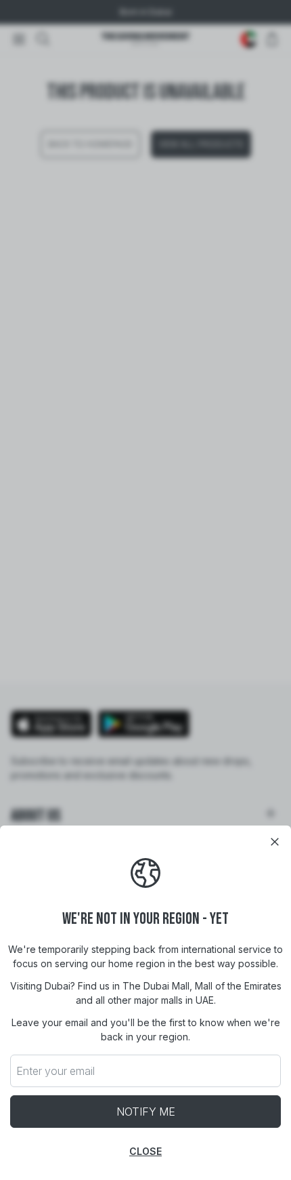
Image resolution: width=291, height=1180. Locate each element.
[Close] (275, 842)
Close (145, 1151)
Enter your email (55, 1071)
